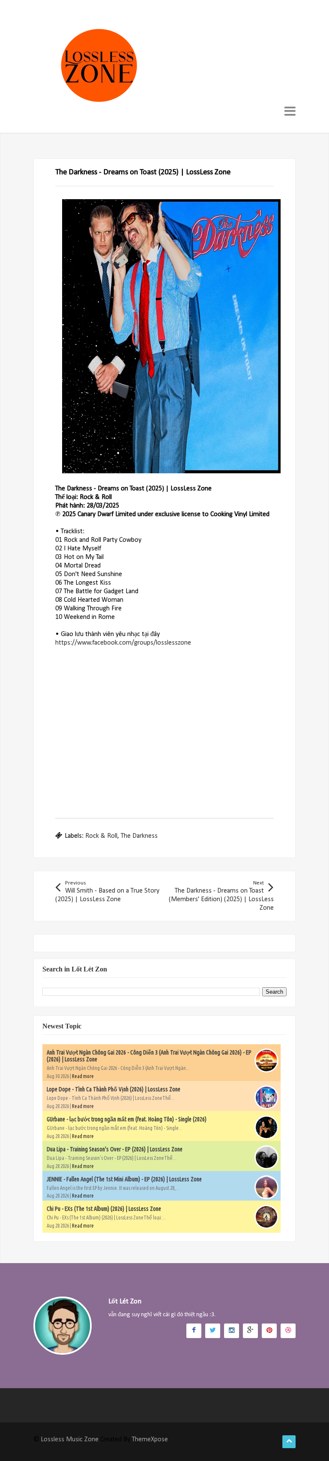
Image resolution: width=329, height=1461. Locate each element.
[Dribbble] (288, 1331)
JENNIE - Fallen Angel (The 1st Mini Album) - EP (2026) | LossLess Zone (124, 1179)
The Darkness (139, 836)
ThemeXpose (150, 1439)
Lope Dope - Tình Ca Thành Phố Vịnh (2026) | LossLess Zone (113, 1089)
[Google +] (250, 1331)
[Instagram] (231, 1331)
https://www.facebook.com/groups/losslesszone (123, 642)
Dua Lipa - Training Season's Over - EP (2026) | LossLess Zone (114, 1149)
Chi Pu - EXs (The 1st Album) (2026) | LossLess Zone (104, 1208)
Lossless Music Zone (70, 1439)
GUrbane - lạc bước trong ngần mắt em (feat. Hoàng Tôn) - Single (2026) (126, 1119)
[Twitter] (212, 1331)
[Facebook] (193, 1331)
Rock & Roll (101, 836)
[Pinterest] (269, 1331)
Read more (83, 1076)
